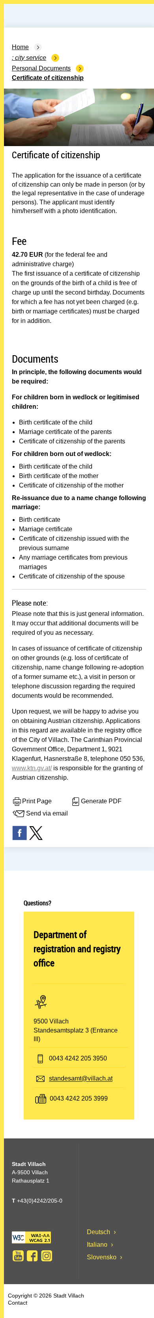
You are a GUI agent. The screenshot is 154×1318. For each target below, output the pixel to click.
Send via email (47, 813)
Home (20, 47)
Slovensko (102, 1257)
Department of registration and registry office (77, 948)
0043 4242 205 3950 (78, 1058)
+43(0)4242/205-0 (37, 1201)
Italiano (98, 1244)
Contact (17, 1302)
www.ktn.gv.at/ (32, 768)
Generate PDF (101, 801)
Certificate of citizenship (48, 77)
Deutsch (99, 1232)
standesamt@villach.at (81, 1078)
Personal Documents (41, 68)
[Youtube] (18, 1255)
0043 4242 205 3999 (79, 1099)
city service (30, 57)
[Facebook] (32, 1255)
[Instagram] (46, 1255)
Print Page (37, 801)
